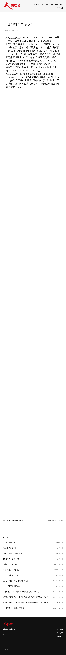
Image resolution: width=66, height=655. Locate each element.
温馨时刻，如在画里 (11, 564)
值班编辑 (11, 30)
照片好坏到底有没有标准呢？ (15, 520)
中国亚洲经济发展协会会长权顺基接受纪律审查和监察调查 (25, 603)
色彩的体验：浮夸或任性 (12, 553)
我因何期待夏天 (9, 542)
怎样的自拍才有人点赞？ (12, 575)
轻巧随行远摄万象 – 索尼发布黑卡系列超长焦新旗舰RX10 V (25, 597)
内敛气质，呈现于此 (11, 559)
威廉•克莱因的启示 (54, 520)
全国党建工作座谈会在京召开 (14, 608)
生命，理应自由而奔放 (11, 586)
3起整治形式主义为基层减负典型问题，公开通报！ (22, 592)
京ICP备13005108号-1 (8, 634)
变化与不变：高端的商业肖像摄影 (16, 581)
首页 (31, 4)
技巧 (17, 30)
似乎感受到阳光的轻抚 (11, 570)
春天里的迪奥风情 (10, 548)
